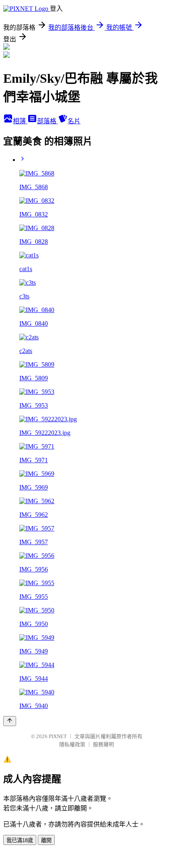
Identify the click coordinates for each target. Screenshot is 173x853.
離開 (46, 840)
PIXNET (58, 736)
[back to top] (9, 721)
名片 (74, 121)
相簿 (20, 121)
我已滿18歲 (19, 840)
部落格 (47, 121)
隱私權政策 (72, 744)
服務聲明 (103, 744)
